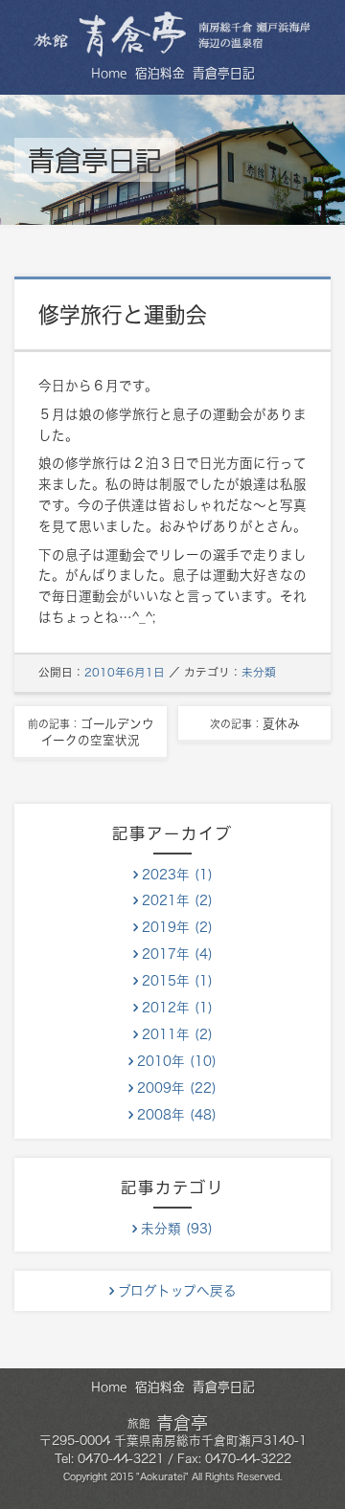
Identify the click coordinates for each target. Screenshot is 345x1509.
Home (109, 73)
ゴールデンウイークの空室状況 (91, 732)
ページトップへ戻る (315, 1479)
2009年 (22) (177, 1088)
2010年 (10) (177, 1061)
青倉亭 (167, 1422)
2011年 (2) (177, 1034)
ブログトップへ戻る (177, 1291)
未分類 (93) (177, 1228)
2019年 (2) (177, 927)
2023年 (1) (177, 874)
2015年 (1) (177, 981)
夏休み (255, 724)
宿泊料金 (160, 73)
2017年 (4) (177, 954)
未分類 (259, 672)
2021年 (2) (177, 900)
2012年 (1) (177, 1007)
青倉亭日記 (224, 73)
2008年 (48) (177, 1114)
